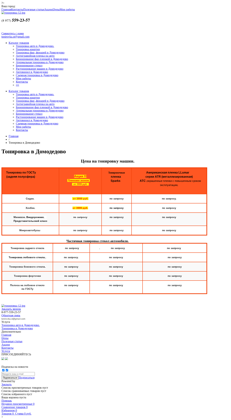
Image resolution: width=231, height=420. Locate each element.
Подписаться (26, 377)
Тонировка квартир (28, 49)
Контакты (17, 9)
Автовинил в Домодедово (32, 72)
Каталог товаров (19, 42)
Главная (6, 9)
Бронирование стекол (29, 65)
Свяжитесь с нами (12, 33)
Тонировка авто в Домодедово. (35, 46)
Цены (56, 9)
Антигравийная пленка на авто (35, 55)
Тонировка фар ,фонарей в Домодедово (40, 52)
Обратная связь (10, 315)
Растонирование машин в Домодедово (39, 68)
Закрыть (6, 384)
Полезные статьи (33, 9)
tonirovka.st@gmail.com (15, 36)
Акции (48, 9)
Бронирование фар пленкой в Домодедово (42, 59)
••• (17, 84)
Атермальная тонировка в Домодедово (40, 62)
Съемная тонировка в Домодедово (37, 75)
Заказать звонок (11, 308)
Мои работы (67, 9)
